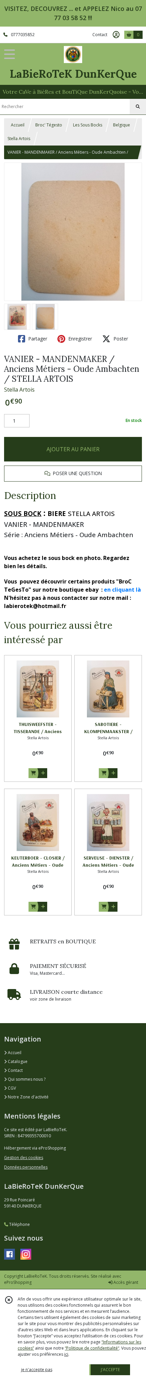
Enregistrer (79, 338)
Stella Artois (18, 138)
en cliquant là (122, 589)
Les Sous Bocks (87, 125)
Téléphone (19, 1224)
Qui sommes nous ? (26, 1079)
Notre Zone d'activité (28, 1097)
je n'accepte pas (36, 1369)
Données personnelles (26, 1167)
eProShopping (18, 1282)
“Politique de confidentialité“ (92, 1348)
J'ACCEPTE (110, 1369)
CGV (11, 1088)
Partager (37, 338)
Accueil (17, 125)
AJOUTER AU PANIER (73, 449)
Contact (99, 34)
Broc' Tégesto (48, 125)
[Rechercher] (138, 107)
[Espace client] (116, 35)
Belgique (121, 125)
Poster (120, 338)
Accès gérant (125, 1282)
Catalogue (17, 1061)
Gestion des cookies (23, 1157)
